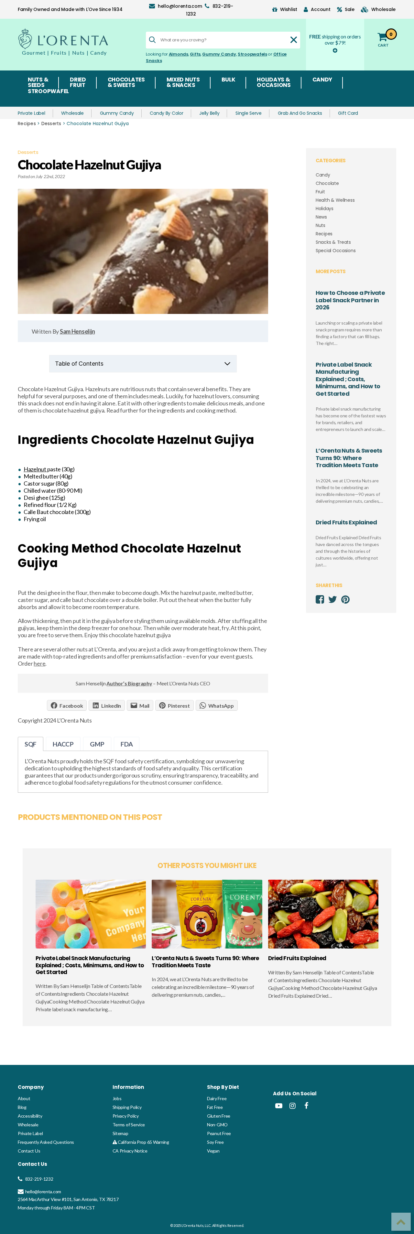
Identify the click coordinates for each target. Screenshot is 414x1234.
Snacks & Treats (333, 242)
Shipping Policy (127, 1107)
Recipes (27, 123)
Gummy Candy (219, 54)
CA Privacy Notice (130, 1151)
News (321, 217)
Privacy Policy (126, 1116)
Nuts (320, 225)
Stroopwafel (48, 92)
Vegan (213, 1151)
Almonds (178, 54)
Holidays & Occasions (274, 83)
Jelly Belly (209, 113)
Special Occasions (335, 250)
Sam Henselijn (77, 331)
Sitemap (120, 1133)
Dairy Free (216, 1098)
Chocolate (327, 183)
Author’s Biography (129, 683)
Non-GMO (217, 1124)
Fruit (320, 191)
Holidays (324, 208)
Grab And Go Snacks (300, 113)
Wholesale (72, 113)
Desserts (51, 123)
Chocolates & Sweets (126, 83)
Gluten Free (218, 1116)
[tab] (30, 744)
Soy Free (215, 1142)
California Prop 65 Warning (143, 1142)
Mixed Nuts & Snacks (183, 83)
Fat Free (215, 1107)
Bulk (228, 80)
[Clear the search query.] (293, 40)
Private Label (31, 113)
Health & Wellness (335, 200)
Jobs (117, 1098)
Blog (22, 1107)
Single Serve (248, 113)
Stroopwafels (252, 54)
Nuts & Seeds (38, 83)
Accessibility (30, 1116)
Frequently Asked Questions (46, 1142)
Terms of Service (129, 1124)
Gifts (195, 54)
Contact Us (29, 1151)
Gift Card (348, 113)
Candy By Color (166, 113)
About (24, 1098)
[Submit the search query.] (152, 40)
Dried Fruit (78, 83)
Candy (322, 80)
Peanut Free (219, 1133)
